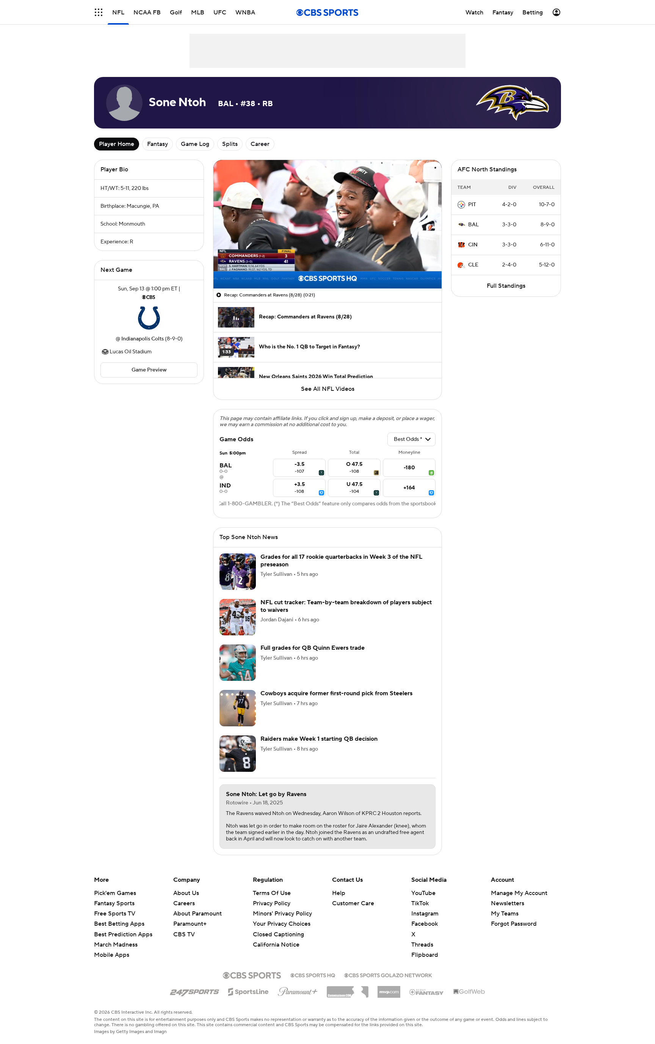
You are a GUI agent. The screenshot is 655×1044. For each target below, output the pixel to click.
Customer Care (353, 903)
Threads (422, 944)
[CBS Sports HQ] (312, 974)
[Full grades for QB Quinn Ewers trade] (237, 662)
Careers (184, 903)
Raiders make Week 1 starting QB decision (319, 739)
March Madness (116, 944)
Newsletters (507, 903)
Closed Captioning (278, 934)
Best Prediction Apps (123, 934)
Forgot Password (514, 924)
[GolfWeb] (469, 992)
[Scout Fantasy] (426, 991)
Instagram (425, 913)
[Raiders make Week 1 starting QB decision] (237, 753)
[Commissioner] (347, 989)
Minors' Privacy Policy (282, 913)
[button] (98, 12)
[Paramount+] (298, 990)
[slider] (327, 266)
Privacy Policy (271, 903)
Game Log (195, 144)
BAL (473, 224)
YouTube (423, 893)
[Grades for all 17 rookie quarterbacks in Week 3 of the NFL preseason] (237, 571)
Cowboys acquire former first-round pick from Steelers (336, 693)
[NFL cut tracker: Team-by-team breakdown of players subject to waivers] (237, 617)
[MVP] (389, 989)
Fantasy (157, 144)
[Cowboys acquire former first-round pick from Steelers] (237, 708)
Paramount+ (190, 924)
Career (260, 144)
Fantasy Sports (114, 903)
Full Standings (506, 286)
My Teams (505, 913)
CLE (473, 265)
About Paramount (197, 913)
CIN (473, 244)
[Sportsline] (248, 990)
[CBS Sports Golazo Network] (388, 974)
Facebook (424, 924)
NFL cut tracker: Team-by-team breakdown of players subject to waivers (346, 606)
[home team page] (149, 318)
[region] (327, 224)
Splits (230, 144)
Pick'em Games (115, 893)
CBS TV (184, 934)
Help (338, 893)
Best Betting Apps (119, 924)
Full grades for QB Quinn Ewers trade (312, 648)
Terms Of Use (272, 893)
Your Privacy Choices (281, 924)
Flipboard (424, 955)
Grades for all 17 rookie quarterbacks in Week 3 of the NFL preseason (341, 560)
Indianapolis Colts (142, 338)
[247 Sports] (194, 990)
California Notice (276, 944)
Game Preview (149, 370)
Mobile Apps (111, 955)
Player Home (116, 144)
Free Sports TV (114, 913)
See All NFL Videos (327, 389)
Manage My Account (519, 893)
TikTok (420, 903)
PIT (472, 204)
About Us (186, 893)
